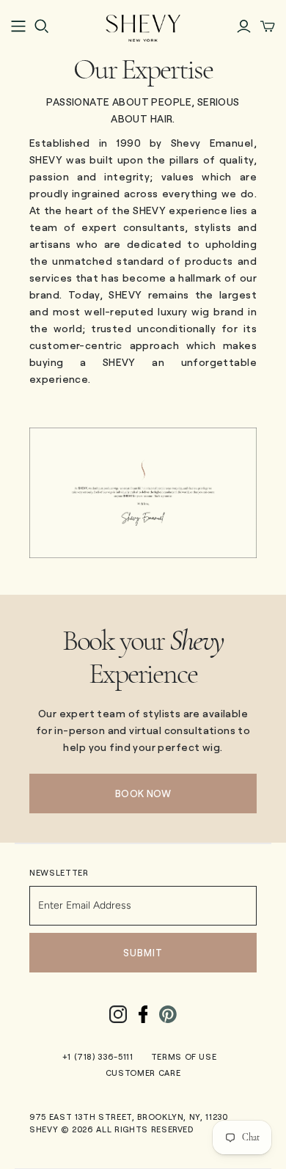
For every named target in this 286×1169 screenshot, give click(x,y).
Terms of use (184, 1056)
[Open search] (41, 26)
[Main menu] (18, 26)
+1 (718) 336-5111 (97, 1056)
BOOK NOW (143, 793)
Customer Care (143, 1072)
